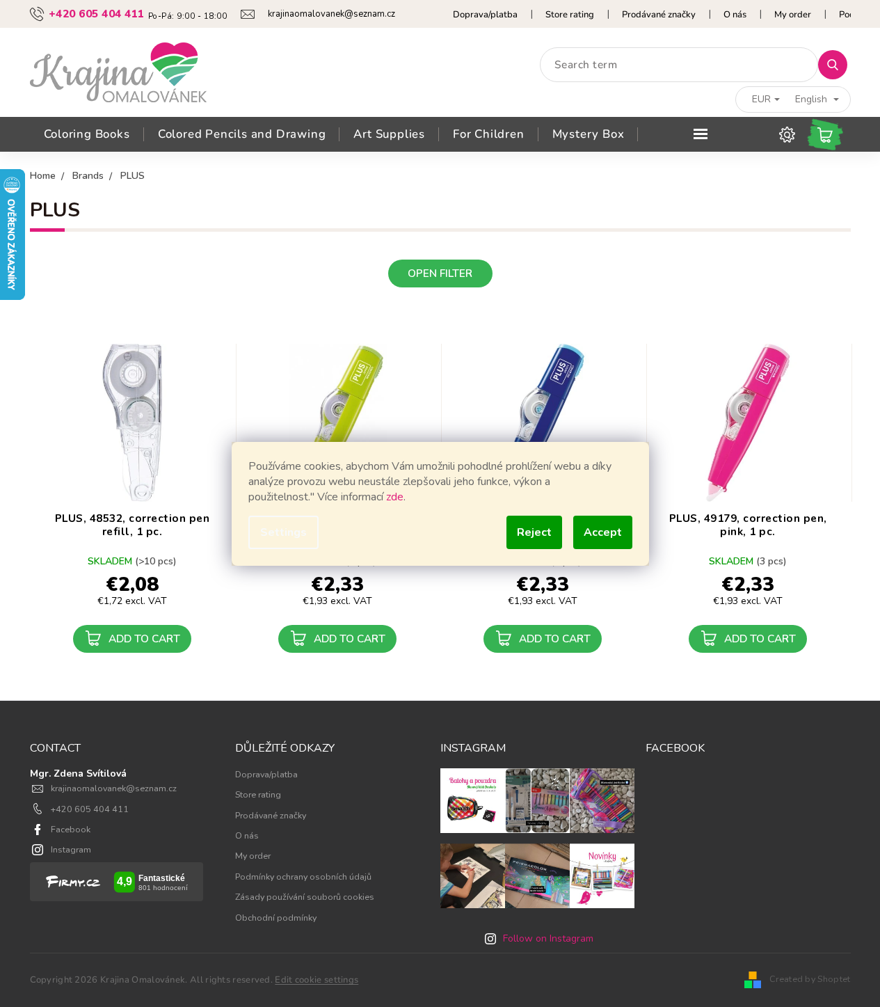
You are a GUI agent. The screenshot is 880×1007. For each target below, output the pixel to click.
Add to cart (144, 638)
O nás (734, 14)
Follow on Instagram (548, 938)
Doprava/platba (485, 14)
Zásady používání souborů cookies (304, 897)
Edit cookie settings (316, 980)
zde (394, 497)
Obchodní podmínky (276, 917)
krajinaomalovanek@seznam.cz (114, 788)
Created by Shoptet (809, 979)
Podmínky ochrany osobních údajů (303, 876)
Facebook (70, 829)
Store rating (569, 14)
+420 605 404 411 (90, 809)
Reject (534, 532)
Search (838, 64)
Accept (603, 532)
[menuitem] (87, 134)
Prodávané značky (659, 14)
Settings (283, 532)
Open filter (440, 273)
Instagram (71, 849)
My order (792, 14)
